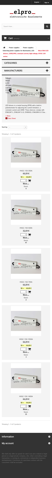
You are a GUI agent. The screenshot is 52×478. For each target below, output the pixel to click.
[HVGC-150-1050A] (26, 321)
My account (8, 443)
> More (7, 116)
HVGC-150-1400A (26, 396)
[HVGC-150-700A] (26, 264)
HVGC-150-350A (26, 171)
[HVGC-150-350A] (26, 153)
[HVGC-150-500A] (26, 210)
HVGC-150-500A (26, 228)
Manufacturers (13, 70)
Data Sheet (12, 118)
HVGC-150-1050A (26, 339)
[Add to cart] (29, 181)
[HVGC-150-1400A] (26, 378)
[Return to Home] (4, 47)
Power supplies (14, 48)
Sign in (47, 2)
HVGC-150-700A (26, 282)
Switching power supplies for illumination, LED (18, 51)
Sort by (4, 127)
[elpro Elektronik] (26, 13)
